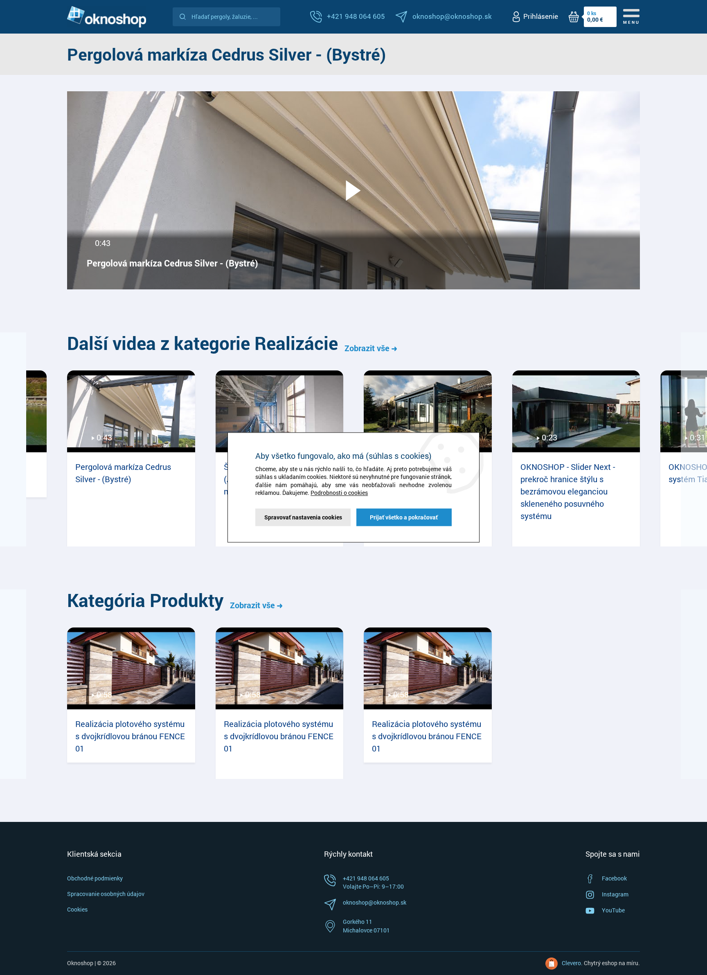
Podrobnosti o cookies (339, 493)
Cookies (77, 909)
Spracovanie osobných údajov (105, 894)
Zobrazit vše (368, 348)
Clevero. (572, 963)
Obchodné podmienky (95, 878)
